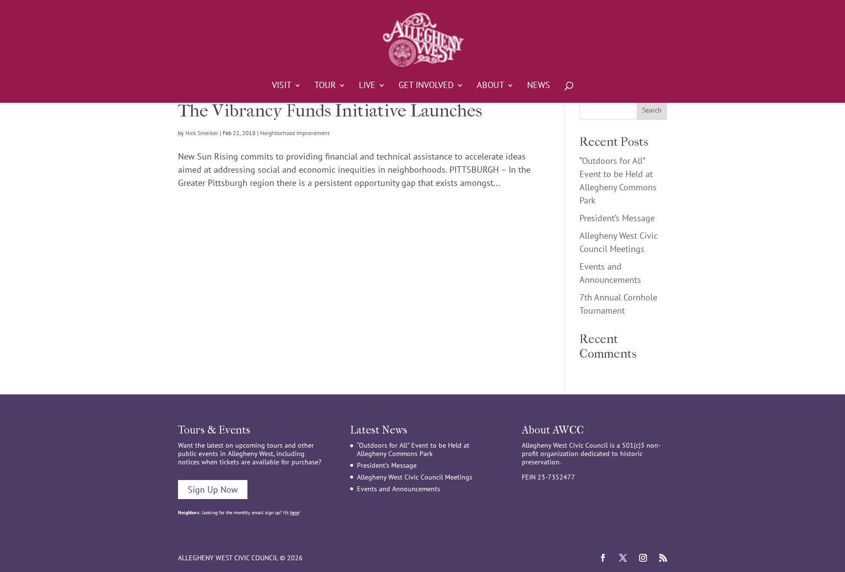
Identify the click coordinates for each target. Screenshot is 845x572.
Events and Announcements (398, 488)
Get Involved (426, 86)
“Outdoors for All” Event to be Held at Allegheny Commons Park (413, 449)
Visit (281, 86)
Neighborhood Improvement (295, 133)
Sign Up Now (213, 489)
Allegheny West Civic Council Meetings (414, 477)
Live (367, 86)
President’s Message (617, 218)
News (538, 86)
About (490, 86)
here (294, 512)
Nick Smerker (201, 133)
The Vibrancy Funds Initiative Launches (330, 110)
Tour (325, 86)
